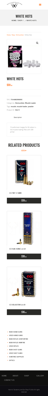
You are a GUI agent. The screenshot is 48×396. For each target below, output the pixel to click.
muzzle (13, 106)
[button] (37, 43)
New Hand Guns (15, 332)
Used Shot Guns (15, 353)
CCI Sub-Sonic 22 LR (17, 249)
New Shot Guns (15, 349)
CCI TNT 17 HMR (15, 193)
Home (14, 20)
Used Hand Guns (16, 335)
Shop (20, 20)
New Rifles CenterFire (18, 339)
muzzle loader (22, 106)
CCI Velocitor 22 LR (17, 305)
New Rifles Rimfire (17, 342)
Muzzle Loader (30, 103)
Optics (12, 360)
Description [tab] (18, 117)
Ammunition (20, 35)
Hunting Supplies (16, 357)
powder (31, 106)
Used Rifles (14, 346)
